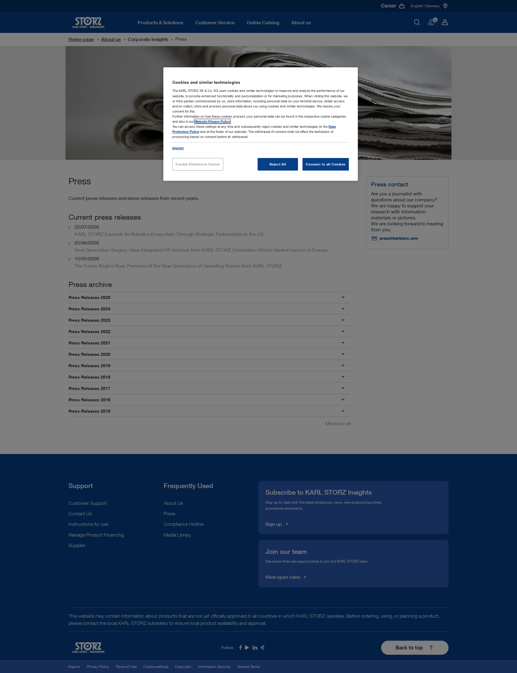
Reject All (278, 164)
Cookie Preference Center (198, 164)
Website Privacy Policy (212, 121)
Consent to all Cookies (326, 164)
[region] (260, 124)
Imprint (178, 148)
